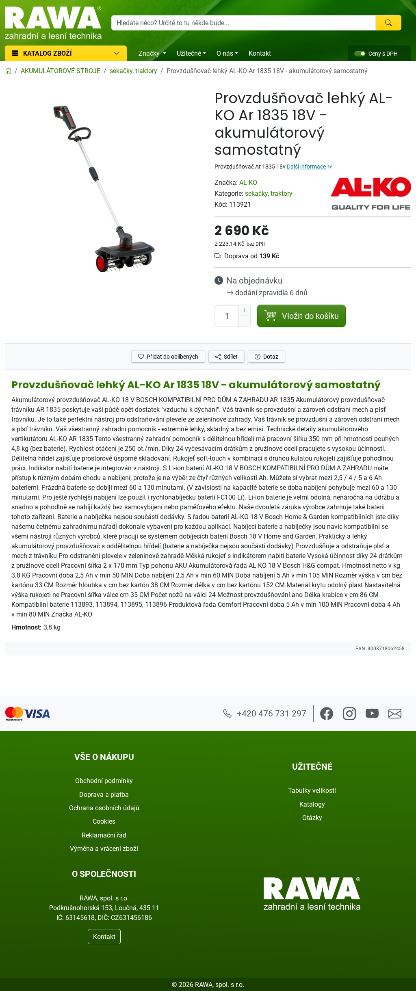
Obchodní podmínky (104, 781)
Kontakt (260, 53)
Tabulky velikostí (312, 790)
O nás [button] (225, 53)
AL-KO (248, 182)
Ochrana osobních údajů (104, 808)
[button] (326, 713)
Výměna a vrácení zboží (104, 848)
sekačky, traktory (268, 193)
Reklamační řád (104, 835)
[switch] (360, 53)
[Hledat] (388, 22)
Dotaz (270, 356)
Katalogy (312, 804)
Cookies (104, 821)
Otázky (312, 818)
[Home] (8, 71)
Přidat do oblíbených (171, 356)
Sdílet (230, 356)
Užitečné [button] (189, 53)
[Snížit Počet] (244, 321)
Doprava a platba (104, 794)
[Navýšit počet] (244, 310)
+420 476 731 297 (270, 713)
